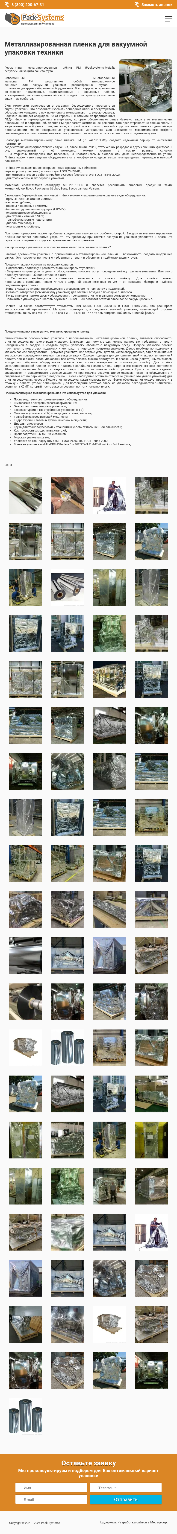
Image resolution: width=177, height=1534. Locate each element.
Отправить (126, 1499)
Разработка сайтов (132, 1522)
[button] (168, 19)
